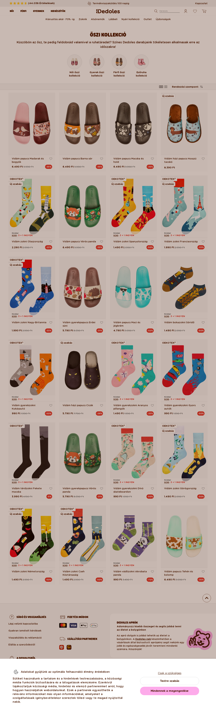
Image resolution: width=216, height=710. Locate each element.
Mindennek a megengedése (169, 690)
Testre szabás (169, 681)
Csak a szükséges (169, 673)
